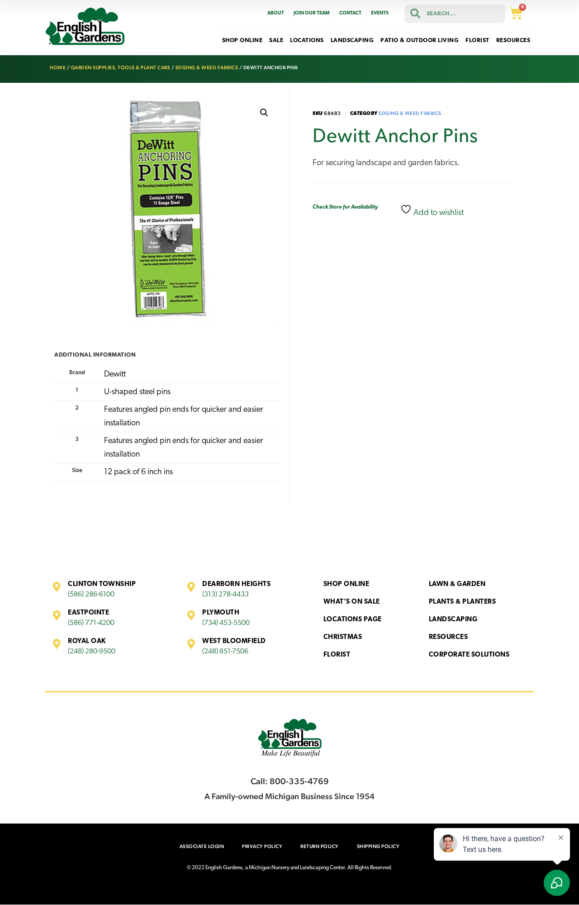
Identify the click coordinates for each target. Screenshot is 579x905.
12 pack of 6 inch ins (138, 472)
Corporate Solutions (469, 655)
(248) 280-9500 (91, 651)
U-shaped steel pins (137, 392)
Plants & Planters (462, 602)
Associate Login (202, 846)
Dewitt (115, 375)
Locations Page (352, 619)
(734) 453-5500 (226, 623)
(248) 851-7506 (225, 651)
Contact (350, 13)
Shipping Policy (378, 846)
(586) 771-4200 (91, 623)
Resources (448, 637)
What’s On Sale (351, 602)
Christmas (342, 637)
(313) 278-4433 (225, 594)
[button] (264, 113)
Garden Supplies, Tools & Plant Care (121, 68)
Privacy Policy (262, 846)
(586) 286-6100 (91, 594)
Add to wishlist (438, 213)
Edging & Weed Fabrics (207, 68)
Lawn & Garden (457, 584)
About (275, 13)
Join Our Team (312, 13)
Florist (337, 655)
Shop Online (346, 584)
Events (380, 13)
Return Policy (319, 846)
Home (58, 68)
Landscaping (453, 619)
